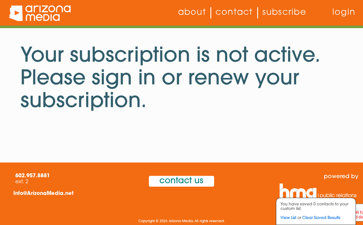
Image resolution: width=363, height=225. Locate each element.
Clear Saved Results (321, 218)
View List (288, 218)
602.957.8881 (32, 176)
